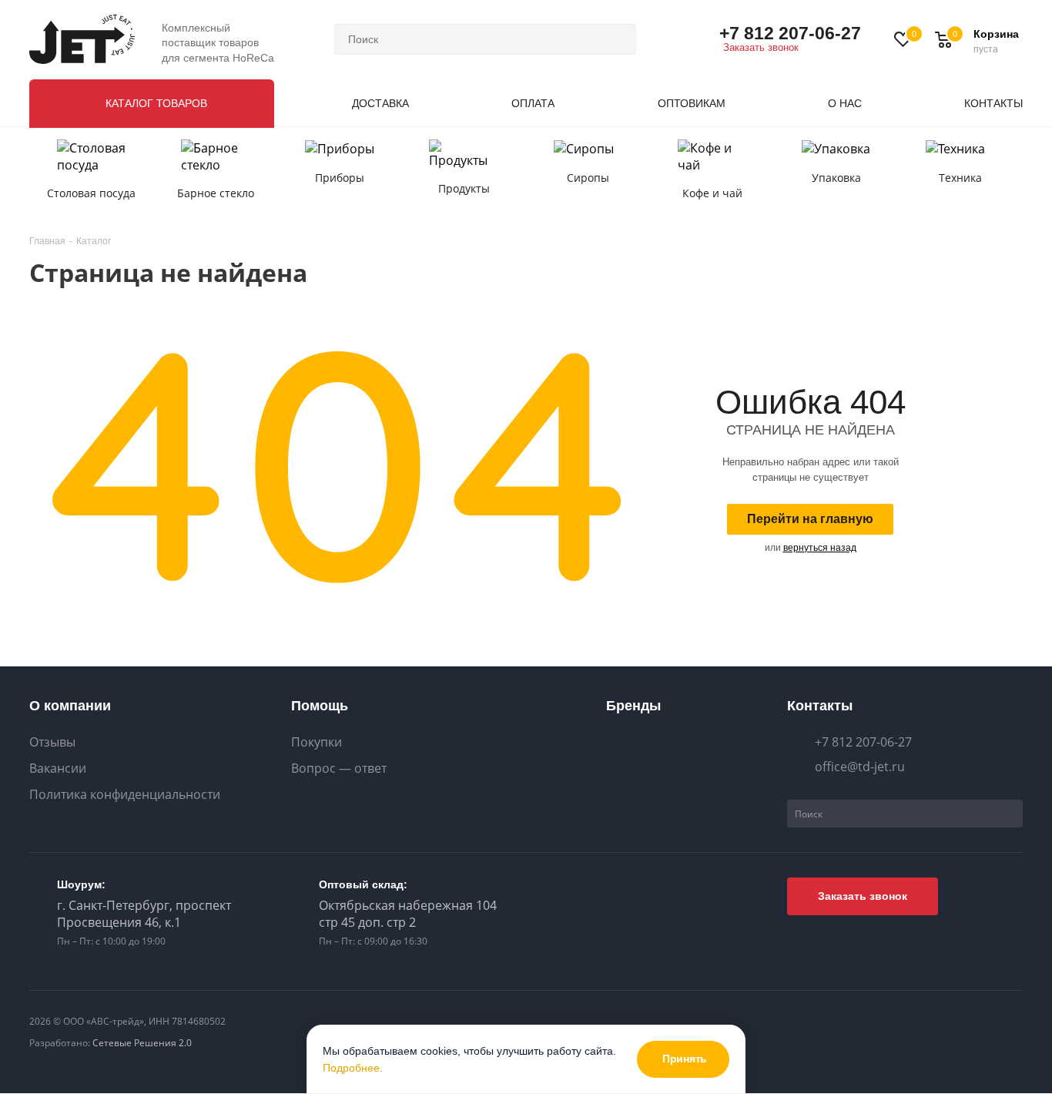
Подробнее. (353, 1068)
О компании (70, 705)
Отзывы (52, 742)
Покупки (316, 742)
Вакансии (57, 768)
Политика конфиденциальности (124, 794)
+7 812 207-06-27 (790, 33)
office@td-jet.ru (860, 766)
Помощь (319, 705)
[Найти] (617, 39)
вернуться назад (819, 547)
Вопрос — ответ (339, 768)
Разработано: (110, 1043)
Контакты (820, 705)
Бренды (633, 705)
